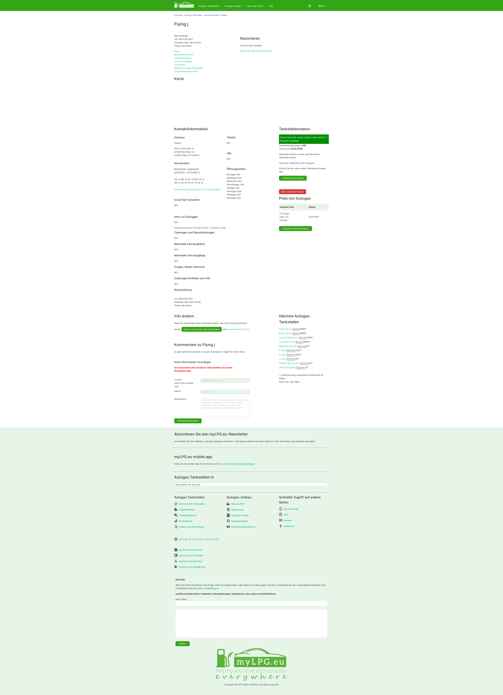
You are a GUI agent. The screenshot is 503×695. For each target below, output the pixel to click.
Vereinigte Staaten (212, 15)
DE (185, 539)
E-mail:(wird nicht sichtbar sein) (183, 383)
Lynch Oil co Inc (287, 341)
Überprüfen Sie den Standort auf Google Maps (197, 189)
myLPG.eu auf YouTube (190, 550)
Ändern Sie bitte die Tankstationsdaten (202, 329)
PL (190, 539)
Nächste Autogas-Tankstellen (188, 68)
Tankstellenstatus (182, 58)
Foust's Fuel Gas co (288, 337)
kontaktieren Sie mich (238, 329)
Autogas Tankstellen (193, 15)
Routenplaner (185, 521)
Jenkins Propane (287, 367)
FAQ (271, 6)
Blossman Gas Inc (287, 346)
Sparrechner (237, 509)
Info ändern (179, 64)
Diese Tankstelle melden (292, 191)
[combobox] (251, 484)
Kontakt (287, 520)
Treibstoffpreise (187, 509)
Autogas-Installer (240, 515)
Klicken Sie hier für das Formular (256, 51)
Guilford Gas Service (289, 363)
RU (212, 539)
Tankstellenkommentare (186, 71)
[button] (199, 172)
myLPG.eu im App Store (191, 561)
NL (195, 539)
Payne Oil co (285, 329)
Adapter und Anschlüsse (191, 526)
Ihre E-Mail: (181, 599)
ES (208, 539)
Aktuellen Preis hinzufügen (295, 228)
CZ (217, 539)
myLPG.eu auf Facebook (191, 555)
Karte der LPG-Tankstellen (192, 504)
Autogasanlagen (239, 521)
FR (199, 539)
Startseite (178, 15)
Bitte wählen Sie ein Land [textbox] (187, 484)
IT (204, 539)
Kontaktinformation (183, 54)
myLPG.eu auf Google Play (192, 567)
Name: (178, 391)
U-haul (282, 350)
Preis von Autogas (183, 61)
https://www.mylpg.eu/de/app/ (239, 464)
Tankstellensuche (188, 515)
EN (180, 539)
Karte (177, 51)
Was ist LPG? (237, 504)
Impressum (289, 526)
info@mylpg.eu (211, 588)
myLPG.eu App (291, 509)
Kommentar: (180, 399)
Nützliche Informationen (243, 526)
